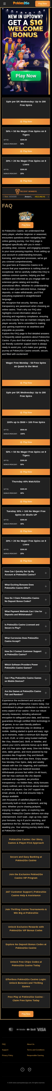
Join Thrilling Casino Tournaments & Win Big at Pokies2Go (26, 911)
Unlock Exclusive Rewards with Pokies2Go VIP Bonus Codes (26, 929)
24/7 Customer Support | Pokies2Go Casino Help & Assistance (26, 894)
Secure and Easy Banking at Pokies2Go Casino (26, 859)
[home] (21, 5)
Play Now (42, 4)
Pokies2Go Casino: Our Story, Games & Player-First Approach (26, 841)
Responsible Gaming (35, 1055)
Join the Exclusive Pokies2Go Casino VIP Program (26, 876)
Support (5, 1050)
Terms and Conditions (35, 1050)
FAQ (4, 1044)
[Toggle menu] (4, 3)
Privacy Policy (7, 1055)
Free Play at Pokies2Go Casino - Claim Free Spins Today (26, 999)
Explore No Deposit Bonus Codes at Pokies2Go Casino (26, 946)
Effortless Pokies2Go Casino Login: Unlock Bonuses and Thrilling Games (26, 983)
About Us (30, 1044)
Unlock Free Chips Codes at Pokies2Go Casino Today (26, 964)
